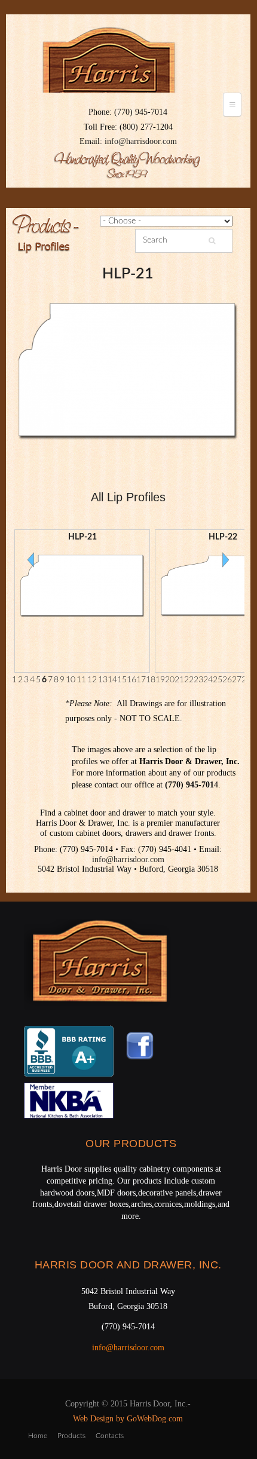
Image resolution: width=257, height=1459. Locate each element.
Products (71, 1435)
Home (37, 1435)
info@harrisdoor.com (141, 141)
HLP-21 (128, 273)
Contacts (110, 1435)
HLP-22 (223, 537)
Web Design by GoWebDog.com (128, 1418)
